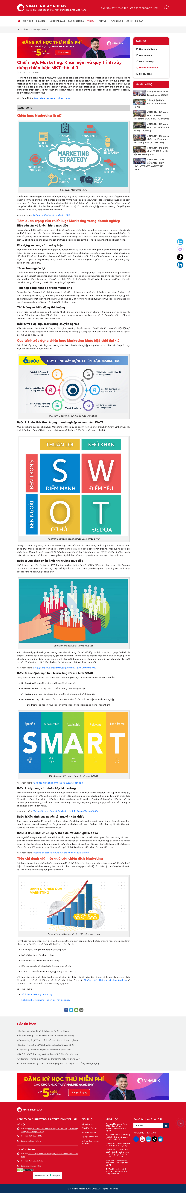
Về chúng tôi (87, 1124)
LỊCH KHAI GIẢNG (57, 21)
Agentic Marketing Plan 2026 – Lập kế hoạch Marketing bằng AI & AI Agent (116, 1127)
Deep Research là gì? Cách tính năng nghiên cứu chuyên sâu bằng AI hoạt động (58, 1063)
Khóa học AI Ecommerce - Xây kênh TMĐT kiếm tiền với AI (117, 1162)
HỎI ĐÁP (139, 21)
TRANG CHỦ (19, 21)
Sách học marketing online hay (37, 994)
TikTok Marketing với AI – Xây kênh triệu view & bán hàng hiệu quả (117, 1171)
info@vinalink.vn (34, 1141)
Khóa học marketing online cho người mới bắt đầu (58, 782)
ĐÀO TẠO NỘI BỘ (76, 21)
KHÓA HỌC (41, 21)
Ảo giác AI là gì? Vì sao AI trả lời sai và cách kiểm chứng (46, 1035)
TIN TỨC (102, 21)
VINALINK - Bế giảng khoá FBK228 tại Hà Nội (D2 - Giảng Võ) (150, 151)
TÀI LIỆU (90, 21)
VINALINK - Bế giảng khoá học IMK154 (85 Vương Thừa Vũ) (151, 127)
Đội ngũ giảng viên (90, 1137)
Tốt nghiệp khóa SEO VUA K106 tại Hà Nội (149, 103)
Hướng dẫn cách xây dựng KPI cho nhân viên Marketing (61, 852)
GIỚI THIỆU (28, 21)
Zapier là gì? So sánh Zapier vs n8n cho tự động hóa (44, 1049)
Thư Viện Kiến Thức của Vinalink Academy (105, 980)
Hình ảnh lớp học (89, 1132)
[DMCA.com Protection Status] (25, 1169)
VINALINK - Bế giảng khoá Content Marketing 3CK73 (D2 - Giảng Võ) (151, 115)
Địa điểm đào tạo (89, 1128)
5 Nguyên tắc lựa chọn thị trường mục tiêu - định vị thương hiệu (64, 667)
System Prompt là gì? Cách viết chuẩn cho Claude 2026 (46, 1044)
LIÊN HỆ (129, 21)
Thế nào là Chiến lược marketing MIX (51, 215)
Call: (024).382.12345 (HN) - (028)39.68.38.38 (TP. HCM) (130, 8)
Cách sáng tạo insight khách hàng (52, 98)
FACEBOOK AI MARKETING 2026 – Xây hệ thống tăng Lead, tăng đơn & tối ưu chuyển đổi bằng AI (117, 1153)
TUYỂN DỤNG (117, 21)
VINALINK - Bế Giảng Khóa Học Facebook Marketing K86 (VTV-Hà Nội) (151, 139)
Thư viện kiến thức (40, 30)
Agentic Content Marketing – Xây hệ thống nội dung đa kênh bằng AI (118, 1137)
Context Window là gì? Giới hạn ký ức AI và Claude (43, 1031)
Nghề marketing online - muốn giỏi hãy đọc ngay (45, 999)
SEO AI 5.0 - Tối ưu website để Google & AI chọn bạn (118, 1144)
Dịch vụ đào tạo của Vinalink (91, 1142)
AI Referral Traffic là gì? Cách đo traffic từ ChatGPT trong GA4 (49, 1058)
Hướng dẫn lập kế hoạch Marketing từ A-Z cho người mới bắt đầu (65, 811)
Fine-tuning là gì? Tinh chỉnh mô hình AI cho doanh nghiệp (48, 1040)
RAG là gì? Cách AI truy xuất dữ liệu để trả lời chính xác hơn (48, 1054)
